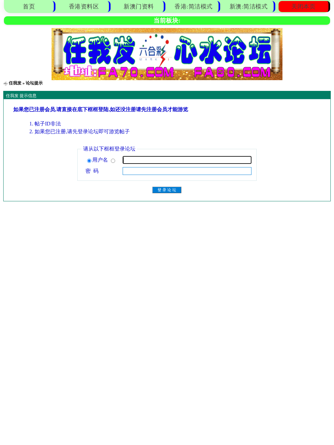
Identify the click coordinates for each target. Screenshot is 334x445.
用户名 (100, 160)
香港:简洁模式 (194, 6)
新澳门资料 (139, 6)
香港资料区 (84, 6)
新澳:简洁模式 (249, 6)
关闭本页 (303, 6)
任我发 (15, 82)
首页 (29, 6)
